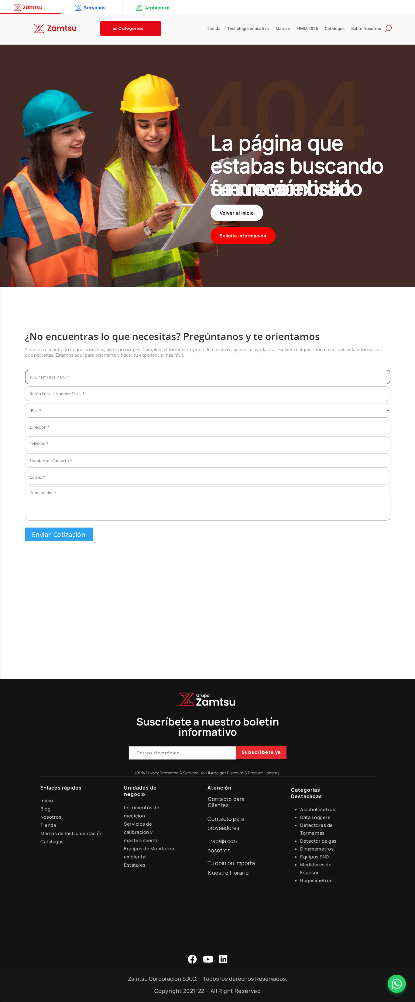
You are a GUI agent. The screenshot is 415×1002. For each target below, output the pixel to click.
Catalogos (52, 841)
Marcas (283, 28)
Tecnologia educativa (248, 28)
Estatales (135, 865)
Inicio (46, 800)
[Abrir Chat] (397, 984)
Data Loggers (315, 817)
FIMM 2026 (307, 28)
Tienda (214, 28)
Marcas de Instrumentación (71, 833)
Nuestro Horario (228, 873)
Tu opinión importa (231, 863)
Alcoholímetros (317, 809)
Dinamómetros (317, 849)
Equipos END (314, 857)
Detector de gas (318, 841)
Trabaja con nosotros (222, 845)
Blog (45, 809)
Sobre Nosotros (366, 28)
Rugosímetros (316, 880)
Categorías (130, 28)
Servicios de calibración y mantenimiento (141, 832)
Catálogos (335, 28)
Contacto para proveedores (226, 823)
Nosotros (50, 817)
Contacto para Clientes (226, 802)
